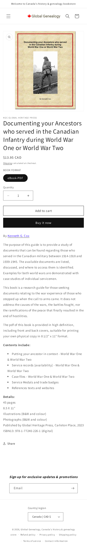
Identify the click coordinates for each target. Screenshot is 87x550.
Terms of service (32, 540)
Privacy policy (47, 534)
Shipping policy (67, 534)
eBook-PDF (15, 178)
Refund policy (27, 534)
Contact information (56, 540)
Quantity (8, 187)
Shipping (7, 163)
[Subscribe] (72, 488)
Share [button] (11, 443)
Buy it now (43, 223)
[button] (8, 16)
